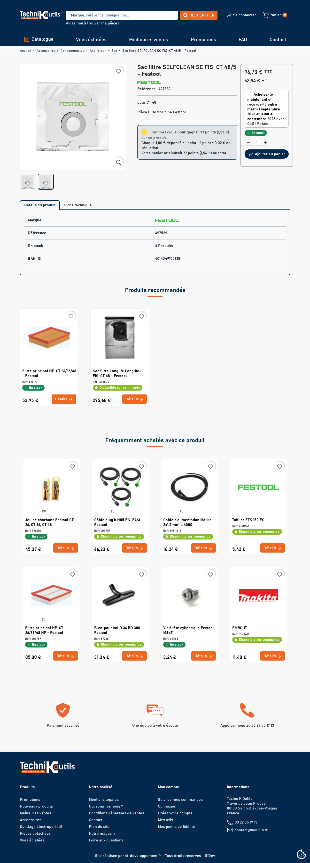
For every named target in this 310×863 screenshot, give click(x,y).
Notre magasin (102, 833)
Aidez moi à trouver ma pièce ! (92, 23)
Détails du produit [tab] (39, 205)
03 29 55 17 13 (246, 822)
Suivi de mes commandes (180, 799)
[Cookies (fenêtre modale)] (301, 854)
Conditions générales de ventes (116, 813)
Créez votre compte (175, 813)
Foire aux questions (106, 840)
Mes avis (165, 820)
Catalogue (42, 39)
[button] (241, 15)
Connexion (167, 806)
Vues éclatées (91, 39)
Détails (61, 399)
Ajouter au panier (270, 154)
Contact (278, 39)
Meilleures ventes (148, 39)
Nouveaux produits (36, 806)
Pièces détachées (35, 833)
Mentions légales (104, 799)
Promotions (203, 39)
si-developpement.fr (143, 856)
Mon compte (168, 787)
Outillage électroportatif (41, 827)
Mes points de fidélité (176, 827)
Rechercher (202, 15)
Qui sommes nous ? (106, 806)
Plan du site (99, 827)
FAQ (243, 39)
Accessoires (30, 820)
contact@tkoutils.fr (251, 830)
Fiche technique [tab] (78, 205)
